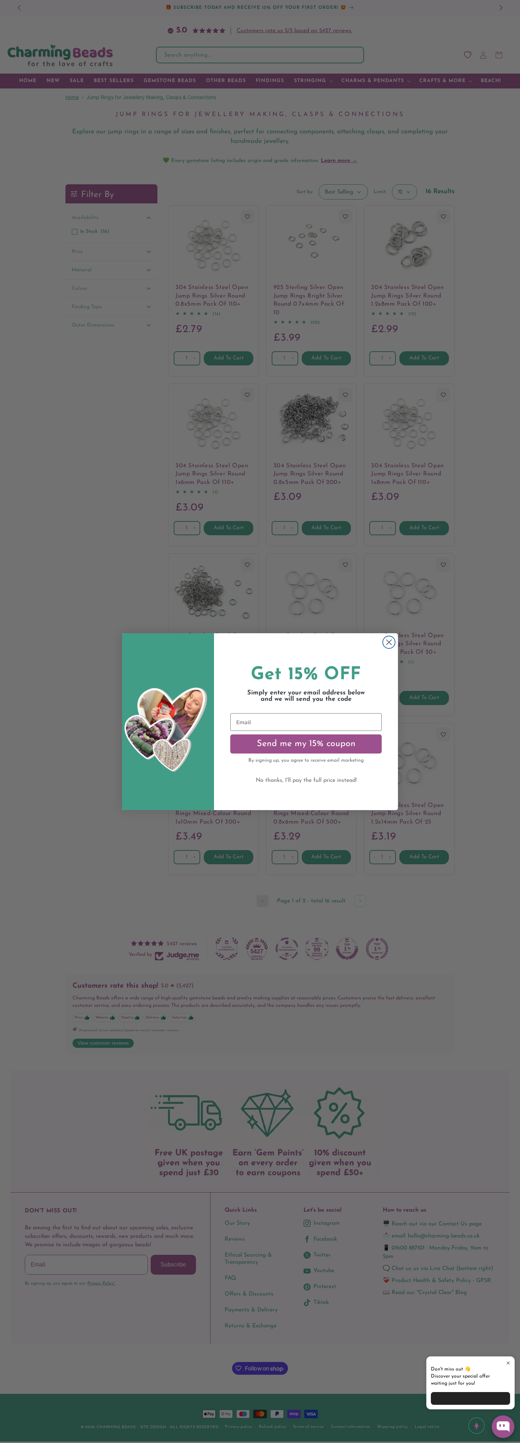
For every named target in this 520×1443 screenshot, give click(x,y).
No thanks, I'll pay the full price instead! (306, 780)
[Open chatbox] (503, 1426)
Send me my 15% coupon (306, 743)
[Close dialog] (389, 642)
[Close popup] (508, 1363)
